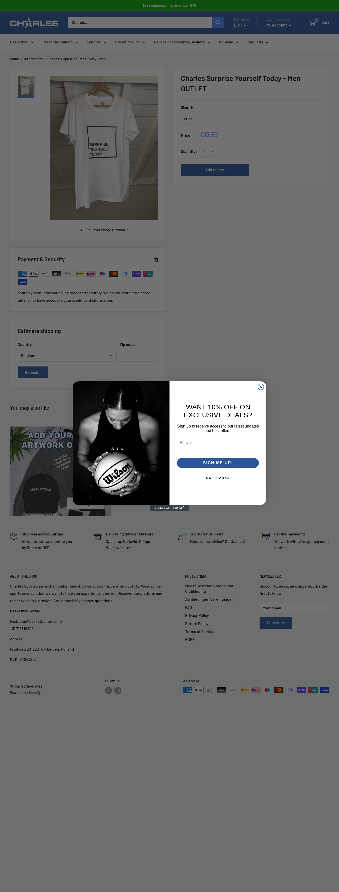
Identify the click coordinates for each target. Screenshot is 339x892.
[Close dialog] (261, 387)
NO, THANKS (218, 478)
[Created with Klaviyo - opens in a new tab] (169, 508)
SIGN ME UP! (218, 463)
